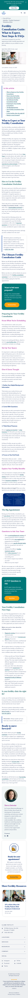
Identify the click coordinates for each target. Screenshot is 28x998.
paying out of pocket (11, 430)
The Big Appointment (12, 107)
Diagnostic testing (10, 633)
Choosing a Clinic (8, 22)
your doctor (7, 515)
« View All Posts (6, 18)
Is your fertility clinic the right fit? (15, 113)
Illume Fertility (5, 711)
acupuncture (16, 667)
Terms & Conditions (14, 992)
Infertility (5, 20)
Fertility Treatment (14, 20)
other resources (12, 553)
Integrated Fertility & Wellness (13, 677)
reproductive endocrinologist (9, 164)
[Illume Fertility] (9, 13)
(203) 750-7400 (9, 249)
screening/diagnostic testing (16, 535)
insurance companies (11, 480)
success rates (15, 761)
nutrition (7, 669)
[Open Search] (22, 12)
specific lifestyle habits (19, 543)
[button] (25, 901)
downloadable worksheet (15, 207)
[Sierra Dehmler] (11, 795)
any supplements (19, 539)
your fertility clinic (11, 342)
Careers (18, 994)
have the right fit (6, 713)
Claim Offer (14, 8)
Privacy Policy (11, 994)
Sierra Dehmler (7, 51)
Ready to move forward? (13, 115)
